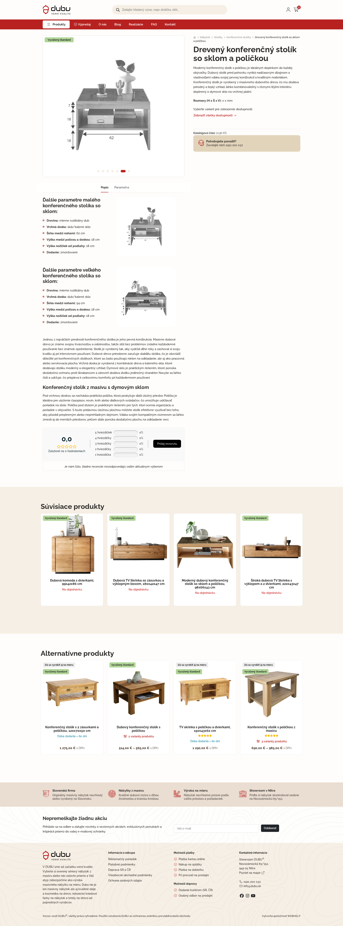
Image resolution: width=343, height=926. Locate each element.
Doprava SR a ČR (119, 869)
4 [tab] (112, 171)
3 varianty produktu (274, 741)
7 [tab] (129, 171)
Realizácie (136, 24)
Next (174, 106)
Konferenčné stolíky (238, 37)
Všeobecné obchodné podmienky (130, 875)
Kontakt (170, 24)
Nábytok (205, 37)
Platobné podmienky (121, 864)
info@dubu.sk (252, 886)
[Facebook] (241, 895)
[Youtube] (253, 895)
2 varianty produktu (141, 736)
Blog (117, 24)
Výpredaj (84, 24)
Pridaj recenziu (167, 444)
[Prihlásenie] (288, 9)
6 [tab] (123, 171)
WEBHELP (293, 915)
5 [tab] (117, 171)
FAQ (154, 24)
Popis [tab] (104, 187)
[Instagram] (247, 895)
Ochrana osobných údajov (125, 880)
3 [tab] (108, 171)
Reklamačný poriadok (122, 859)
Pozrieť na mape (249, 872)
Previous (53, 106)
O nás (102, 24)
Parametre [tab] (121, 187)
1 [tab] (98, 171)
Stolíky (218, 37)
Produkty (59, 24)
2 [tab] (103, 171)
